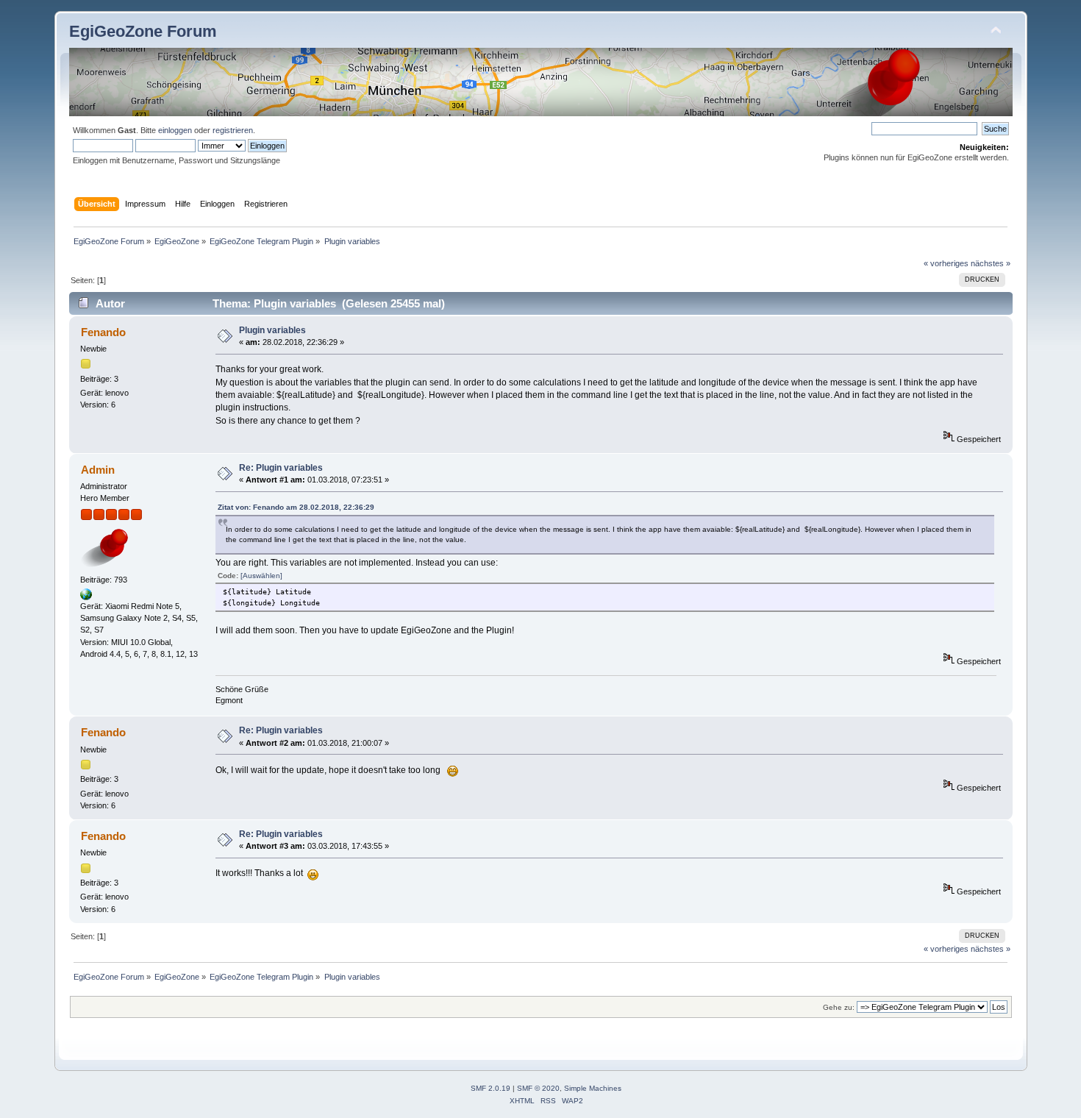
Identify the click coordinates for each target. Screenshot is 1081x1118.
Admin (98, 469)
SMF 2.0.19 (490, 1088)
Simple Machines (592, 1088)
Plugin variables (272, 330)
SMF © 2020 (538, 1088)
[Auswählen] (261, 576)
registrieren (233, 130)
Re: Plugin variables (281, 468)
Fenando (103, 332)
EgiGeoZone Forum (143, 31)
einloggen (175, 130)
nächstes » (990, 263)
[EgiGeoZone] (86, 597)
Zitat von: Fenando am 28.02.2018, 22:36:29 (296, 507)
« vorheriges (946, 263)
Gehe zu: (839, 1007)
